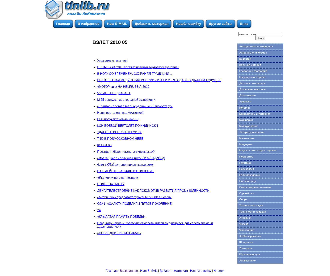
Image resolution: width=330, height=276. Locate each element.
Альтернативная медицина (256, 46)
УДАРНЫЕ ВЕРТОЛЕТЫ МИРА (119, 132)
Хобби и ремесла (250, 236)
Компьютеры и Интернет (254, 113)
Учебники (245, 217)
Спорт (243, 199)
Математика (247, 138)
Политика (245, 162)
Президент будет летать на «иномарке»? (126, 151)
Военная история (250, 64)
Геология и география (253, 70)
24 (99, 210)
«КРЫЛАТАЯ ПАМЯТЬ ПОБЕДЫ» (121, 216)
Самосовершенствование (255, 187)
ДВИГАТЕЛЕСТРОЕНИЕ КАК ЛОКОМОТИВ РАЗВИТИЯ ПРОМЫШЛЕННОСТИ (153, 190)
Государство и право (252, 77)
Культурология (248, 125)
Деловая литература (252, 83)
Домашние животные (252, 89)
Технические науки (251, 205)
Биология (245, 58)
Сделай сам (246, 193)
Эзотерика (245, 248)
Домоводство (247, 95)
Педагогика (246, 156)
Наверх (219, 270)
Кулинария (246, 119)
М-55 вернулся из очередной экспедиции (126, 99)
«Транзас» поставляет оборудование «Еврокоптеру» (134, 106)
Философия (246, 229)
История (244, 107)
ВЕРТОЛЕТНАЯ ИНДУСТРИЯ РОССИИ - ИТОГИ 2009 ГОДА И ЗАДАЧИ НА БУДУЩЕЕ (159, 80)
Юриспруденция (249, 254)
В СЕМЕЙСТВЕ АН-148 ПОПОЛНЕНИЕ (125, 171)
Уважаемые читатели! (112, 60)
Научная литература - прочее (258, 150)
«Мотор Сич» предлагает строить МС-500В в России (134, 197)
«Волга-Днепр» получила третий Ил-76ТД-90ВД (131, 158)
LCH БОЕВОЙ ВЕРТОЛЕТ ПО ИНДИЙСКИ (127, 125)
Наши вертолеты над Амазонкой (120, 112)
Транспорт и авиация (252, 211)
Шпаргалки (246, 242)
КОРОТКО (104, 145)
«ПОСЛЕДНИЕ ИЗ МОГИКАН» (119, 233)
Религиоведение (249, 174)
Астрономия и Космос (253, 52)
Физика (243, 223)
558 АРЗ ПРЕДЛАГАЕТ (113, 93)
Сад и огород (247, 181)
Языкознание (247, 260)
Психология (246, 168)
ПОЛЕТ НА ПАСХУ (110, 184)
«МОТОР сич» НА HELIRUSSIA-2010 (123, 86)
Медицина (245, 144)
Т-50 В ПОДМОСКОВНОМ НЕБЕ (120, 138)
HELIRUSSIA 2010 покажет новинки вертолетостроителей (138, 67)
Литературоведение (251, 132)
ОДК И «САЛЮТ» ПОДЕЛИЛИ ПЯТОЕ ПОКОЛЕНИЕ (134, 203)
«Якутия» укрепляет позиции (117, 177)
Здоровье (245, 101)
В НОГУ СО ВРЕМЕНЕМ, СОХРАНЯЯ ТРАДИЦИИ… (134, 73)
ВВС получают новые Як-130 (117, 119)
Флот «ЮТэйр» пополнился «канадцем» (125, 164)
